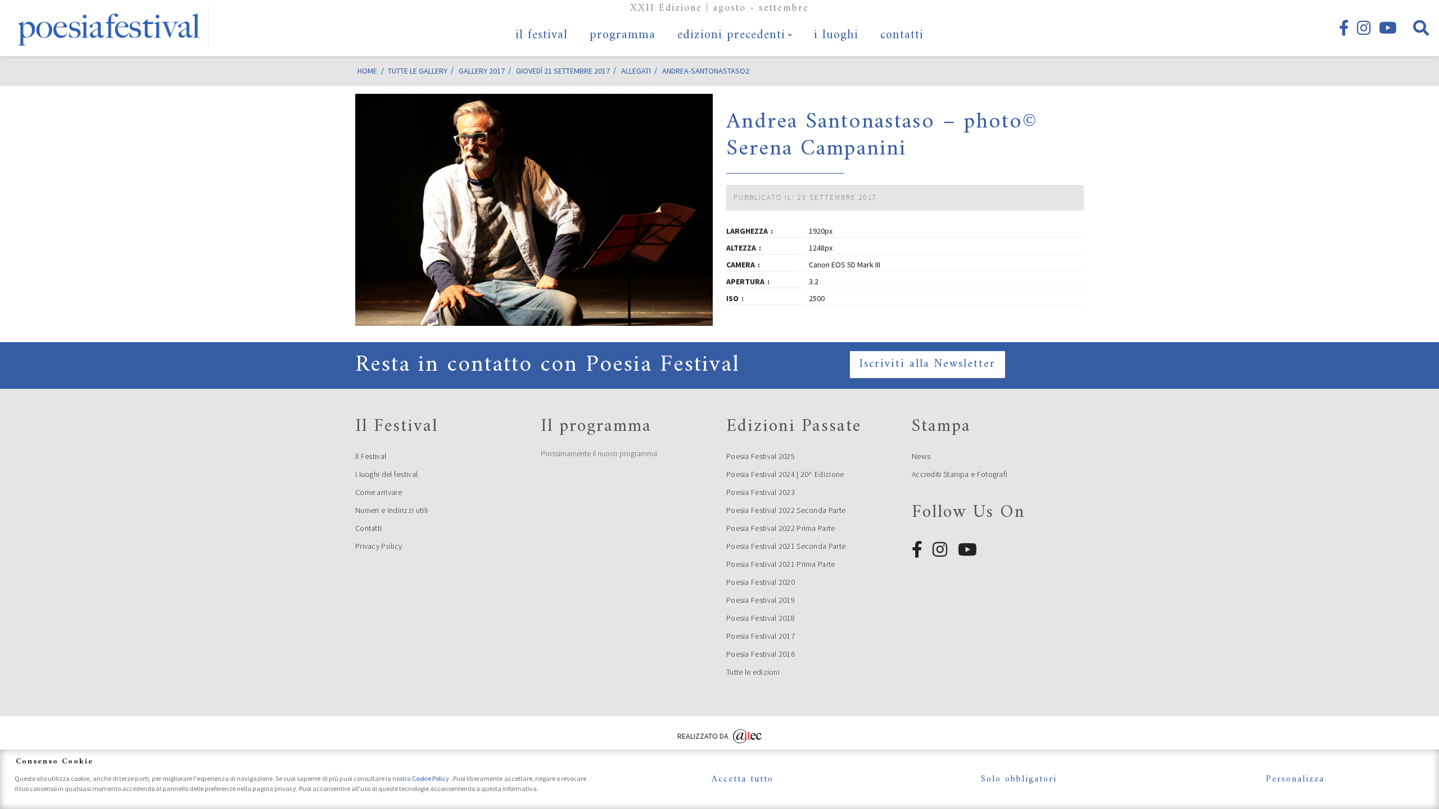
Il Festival (370, 456)
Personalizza (1295, 779)
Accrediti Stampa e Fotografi (959, 474)
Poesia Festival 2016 (760, 654)
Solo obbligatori (1019, 779)
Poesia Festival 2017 (760, 636)
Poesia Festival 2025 (760, 456)
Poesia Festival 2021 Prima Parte (780, 564)
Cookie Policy (431, 778)
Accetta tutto (742, 779)
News (921, 456)
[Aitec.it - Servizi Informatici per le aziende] (747, 735)
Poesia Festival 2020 (760, 582)
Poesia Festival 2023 (760, 492)
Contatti (368, 528)
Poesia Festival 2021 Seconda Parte (785, 546)
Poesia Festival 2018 (760, 618)
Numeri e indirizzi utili (391, 510)
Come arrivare (378, 492)
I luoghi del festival (386, 474)
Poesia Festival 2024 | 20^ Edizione (785, 474)
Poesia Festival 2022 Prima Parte (780, 528)
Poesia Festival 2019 (760, 600)
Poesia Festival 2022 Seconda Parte (785, 510)
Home (367, 71)
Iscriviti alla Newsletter (927, 364)
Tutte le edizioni (753, 672)
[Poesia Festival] (109, 28)
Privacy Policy (378, 546)
